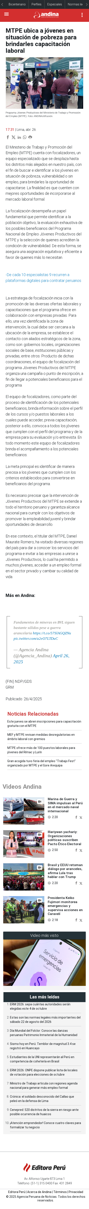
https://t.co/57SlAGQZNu (52, 633)
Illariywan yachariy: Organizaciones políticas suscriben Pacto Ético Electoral (64, 838)
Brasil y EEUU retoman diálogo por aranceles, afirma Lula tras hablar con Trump (65, 871)
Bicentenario (17, 4)
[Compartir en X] (81, 817)
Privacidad (76, 1192)
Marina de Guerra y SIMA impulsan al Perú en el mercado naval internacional (65, 805)
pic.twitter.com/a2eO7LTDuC (36, 638)
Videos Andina (22, 786)
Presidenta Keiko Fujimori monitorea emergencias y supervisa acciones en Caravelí (65, 906)
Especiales (54, 4)
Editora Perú (16, 1192)
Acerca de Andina (39, 1192)
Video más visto (44, 935)
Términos (60, 1192)
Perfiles (36, 4)
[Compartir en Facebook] (76, 817)
